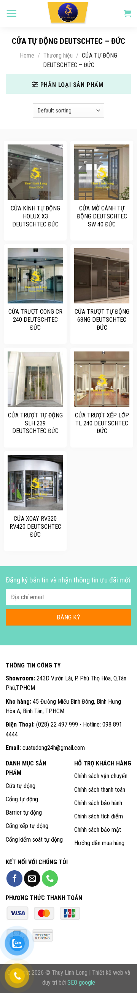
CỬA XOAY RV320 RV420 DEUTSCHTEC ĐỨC (35, 526)
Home (27, 55)
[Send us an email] (32, 878)
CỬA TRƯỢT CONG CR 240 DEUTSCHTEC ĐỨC (35, 319)
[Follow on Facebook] (14, 878)
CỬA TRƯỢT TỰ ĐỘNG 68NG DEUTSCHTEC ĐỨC (102, 319)
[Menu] (11, 13)
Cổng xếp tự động (27, 825)
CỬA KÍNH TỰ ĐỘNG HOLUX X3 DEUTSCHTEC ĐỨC (35, 216)
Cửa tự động (20, 785)
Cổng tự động (22, 799)
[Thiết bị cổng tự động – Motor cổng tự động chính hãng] (68, 13)
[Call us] (50, 878)
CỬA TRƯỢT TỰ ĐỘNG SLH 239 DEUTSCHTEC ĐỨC (35, 423)
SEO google (81, 982)
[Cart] (127, 13)
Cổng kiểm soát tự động (34, 839)
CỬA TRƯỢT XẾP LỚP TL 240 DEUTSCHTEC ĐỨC (102, 423)
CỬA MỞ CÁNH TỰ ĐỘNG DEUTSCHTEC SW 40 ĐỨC (102, 216)
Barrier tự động (24, 812)
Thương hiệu (58, 55)
